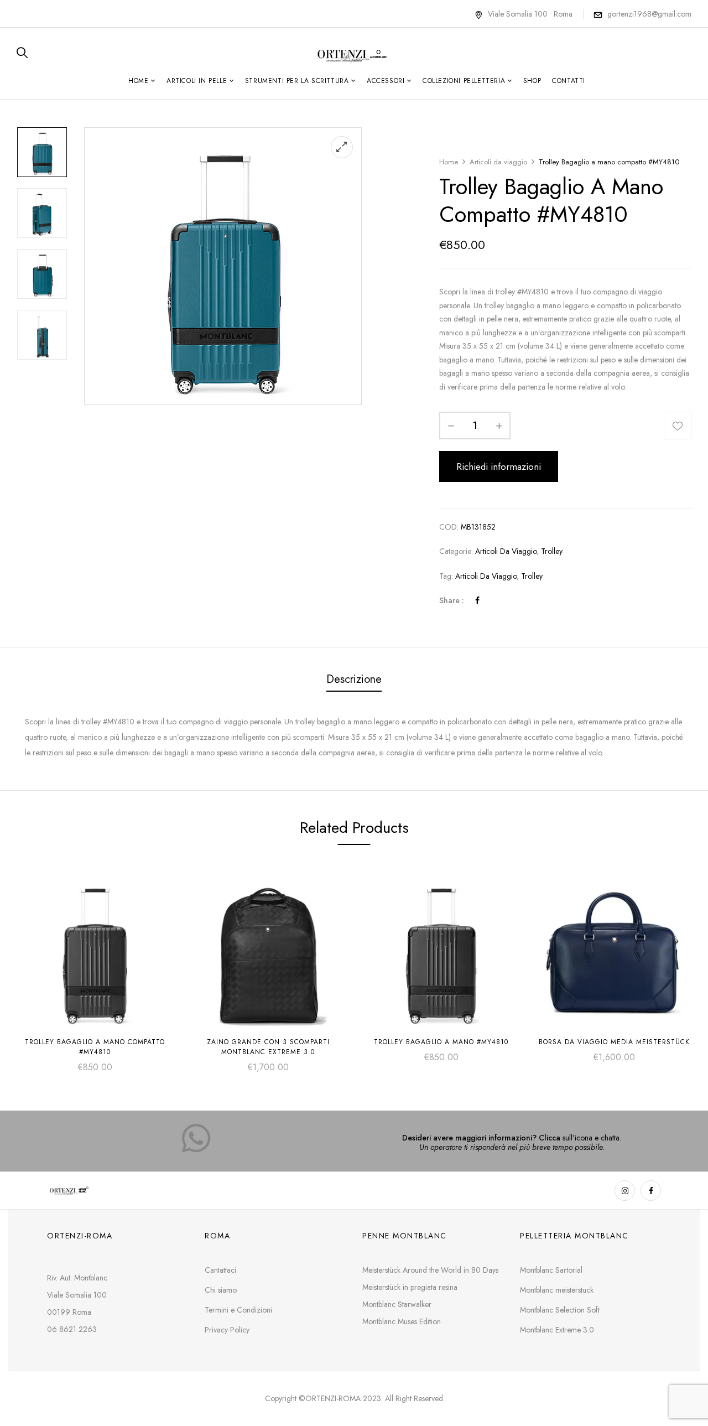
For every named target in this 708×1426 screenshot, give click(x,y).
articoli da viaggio (486, 576)
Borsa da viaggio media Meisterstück (614, 1042)
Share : (451, 600)
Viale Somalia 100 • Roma (530, 13)
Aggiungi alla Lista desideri (677, 425)
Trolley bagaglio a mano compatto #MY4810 (95, 1047)
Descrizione (354, 679)
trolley (532, 576)
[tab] (354, 681)
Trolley (552, 551)
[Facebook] (477, 600)
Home (448, 162)
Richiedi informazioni (498, 466)
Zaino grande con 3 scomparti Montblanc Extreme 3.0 (268, 1047)
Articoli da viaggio (498, 162)
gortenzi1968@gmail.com (649, 13)
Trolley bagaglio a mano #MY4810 (441, 1042)
